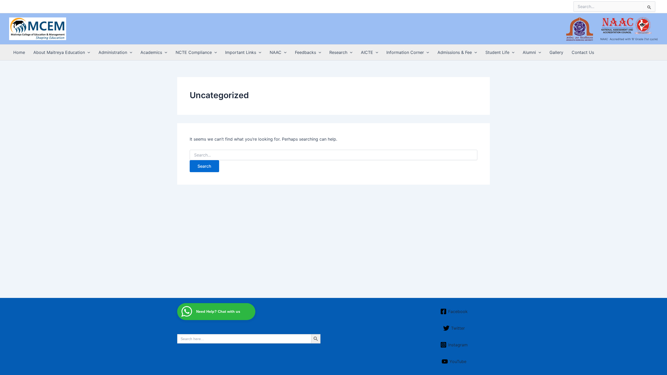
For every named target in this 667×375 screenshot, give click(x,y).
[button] (87, 52)
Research (338, 52)
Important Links (240, 52)
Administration (112, 52)
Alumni (529, 52)
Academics (151, 52)
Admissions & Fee (454, 52)
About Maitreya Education (59, 52)
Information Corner (405, 52)
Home (19, 52)
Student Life (497, 52)
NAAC (275, 52)
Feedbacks (305, 52)
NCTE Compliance (194, 52)
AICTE (367, 52)
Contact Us (583, 52)
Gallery (556, 52)
